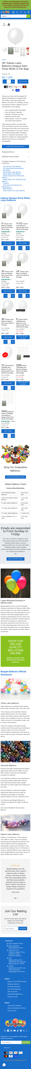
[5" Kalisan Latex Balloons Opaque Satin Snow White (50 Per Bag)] (8, 210)
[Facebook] (8, 1031)
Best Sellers (6, 170)
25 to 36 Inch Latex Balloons (12, 166)
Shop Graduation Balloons (15, 477)
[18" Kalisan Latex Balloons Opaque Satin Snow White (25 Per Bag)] (8, 258)
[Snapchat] (26, 1030)
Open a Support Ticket (15, 559)
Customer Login (13, 996)
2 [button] (15, 898)
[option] (15, 36)
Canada (11, 966)
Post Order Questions (14, 989)
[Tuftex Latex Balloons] (15, 689)
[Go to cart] (29, 12)
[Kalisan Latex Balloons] (15, 822)
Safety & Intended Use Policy (17, 1008)
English (6, 1047)
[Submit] (28, 16)
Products (6, 183)
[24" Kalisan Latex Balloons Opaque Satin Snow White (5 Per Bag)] (23, 258)
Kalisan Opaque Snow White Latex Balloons (15, 199)
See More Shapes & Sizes (15, 146)
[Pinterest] (21, 1031)
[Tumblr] (24, 1030)
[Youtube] (15, 1031)
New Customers (13, 991)
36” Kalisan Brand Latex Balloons (13, 168)
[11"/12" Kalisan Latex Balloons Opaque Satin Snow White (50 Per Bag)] (23, 210)
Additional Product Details (10, 156)
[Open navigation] (2, 12)
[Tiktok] (18, 1031)
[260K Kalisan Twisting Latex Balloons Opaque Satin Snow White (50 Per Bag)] (23, 352)
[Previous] (4, 36)
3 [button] (17, 898)
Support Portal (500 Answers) (17, 981)
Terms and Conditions (14, 1005)
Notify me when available (23, 337)
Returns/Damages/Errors (15, 994)
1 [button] (14, 898)
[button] (4, 1064)
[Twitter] (5, 1031)
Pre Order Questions (14, 986)
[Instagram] (11, 1031)
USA (10, 958)
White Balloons (7, 188)
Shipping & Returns (8, 152)
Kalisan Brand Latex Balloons (12, 174)
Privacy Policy (12, 1010)
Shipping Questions (14, 984)
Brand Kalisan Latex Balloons (12, 172)
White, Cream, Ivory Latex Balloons (14, 190)
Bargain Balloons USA (21, 1060)
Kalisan (4, 59)
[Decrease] (5, 81)
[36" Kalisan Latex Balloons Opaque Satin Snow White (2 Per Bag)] (8, 306)
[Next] (27, 36)
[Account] (25, 12)
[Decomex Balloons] (15, 751)
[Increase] (13, 81)
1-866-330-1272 (13, 950)
